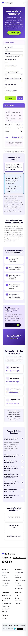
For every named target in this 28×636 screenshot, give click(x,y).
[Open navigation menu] (24, 2)
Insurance (18, 578)
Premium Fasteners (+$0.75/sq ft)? (13, 78)
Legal (16, 575)
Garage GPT (5, 586)
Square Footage (6, 603)
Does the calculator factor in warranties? (11, 496)
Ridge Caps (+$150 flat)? (10, 84)
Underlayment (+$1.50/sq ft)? (12, 72)
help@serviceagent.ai (19, 558)
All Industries (19, 588)
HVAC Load (5, 601)
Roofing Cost (5, 609)
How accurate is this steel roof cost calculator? (11, 438)
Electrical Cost (6, 598)
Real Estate (18, 586)
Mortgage (4, 611)
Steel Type (7, 53)
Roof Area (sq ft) (8, 47)
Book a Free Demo (12, 325)
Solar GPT (4, 578)
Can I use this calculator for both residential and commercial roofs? (11, 476)
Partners (4, 618)
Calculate (10, 98)
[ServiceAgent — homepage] (7, 2)
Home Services (19, 572)
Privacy (5, 625)
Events (17, 598)
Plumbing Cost (6, 606)
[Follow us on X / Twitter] (3, 562)
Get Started (13, 32)
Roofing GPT (5, 572)
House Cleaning (6, 595)
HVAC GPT (4, 575)
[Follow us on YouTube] (6, 562)
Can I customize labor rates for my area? (10, 490)
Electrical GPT (5, 583)
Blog (16, 595)
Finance (17, 583)
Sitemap (22, 625)
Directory (17, 603)
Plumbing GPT (6, 580)
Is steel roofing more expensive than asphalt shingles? (11, 468)
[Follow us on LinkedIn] (10, 562)
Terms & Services (13, 625)
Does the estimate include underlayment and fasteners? (12, 483)
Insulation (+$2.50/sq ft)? (11, 65)
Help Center (18, 601)
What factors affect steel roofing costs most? (11, 455)
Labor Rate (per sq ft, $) (10, 59)
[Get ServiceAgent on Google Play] (15, 629)
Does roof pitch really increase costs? (10, 461)
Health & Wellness (20, 580)
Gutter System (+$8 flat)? (11, 90)
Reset (20, 98)
